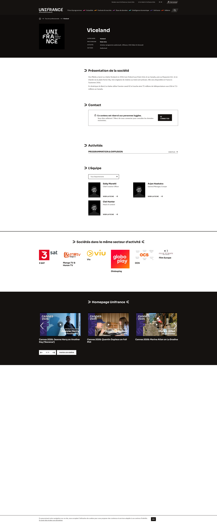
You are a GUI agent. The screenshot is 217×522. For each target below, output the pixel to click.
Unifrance (157, 10)
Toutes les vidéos (66, 352)
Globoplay (116, 271)
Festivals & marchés (105, 10)
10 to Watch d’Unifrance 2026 (146, 2)
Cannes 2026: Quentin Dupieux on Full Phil (59, 340)
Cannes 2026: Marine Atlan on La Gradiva (108, 339)
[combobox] (103, 176)
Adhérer (167, 10)
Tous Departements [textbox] (97, 177)
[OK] (153, 519)
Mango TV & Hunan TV (69, 264)
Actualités (89, 10)
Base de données (122, 10)
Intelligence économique (140, 10)
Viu (88, 259)
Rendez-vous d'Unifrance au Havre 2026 (123, 2)
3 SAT (42, 263)
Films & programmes (74, 10)
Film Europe (165, 257)
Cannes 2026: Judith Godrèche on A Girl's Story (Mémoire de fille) (154, 340)
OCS (137, 263)
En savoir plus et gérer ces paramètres (51, 520)
